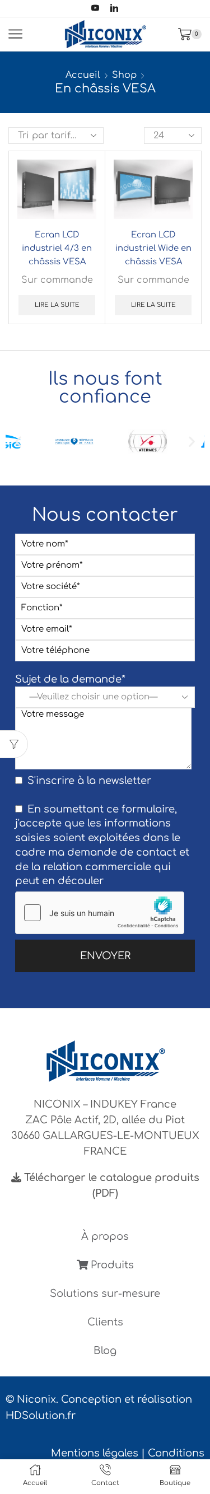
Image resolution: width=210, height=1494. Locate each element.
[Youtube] (95, 8)
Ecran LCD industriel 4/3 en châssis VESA (57, 248)
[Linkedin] (114, 8)
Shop (124, 75)
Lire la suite (57, 305)
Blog (105, 1350)
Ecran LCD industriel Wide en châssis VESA (153, 248)
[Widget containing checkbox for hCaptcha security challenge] (99, 912)
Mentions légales (94, 1453)
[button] (18, 442)
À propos (105, 1236)
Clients (105, 1322)
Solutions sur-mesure (105, 1293)
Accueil (83, 75)
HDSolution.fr (41, 1415)
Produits (111, 1265)
